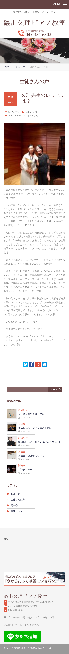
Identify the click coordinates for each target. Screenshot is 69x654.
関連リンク (16, 511)
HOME (6, 67)
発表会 (14, 505)
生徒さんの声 (19, 67)
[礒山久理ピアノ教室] (35, 25)
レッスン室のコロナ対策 (31, 414)
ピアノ (12, 115)
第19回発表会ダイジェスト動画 (34, 427)
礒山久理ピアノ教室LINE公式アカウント (39, 441)
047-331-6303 (15, 610)
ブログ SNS (25, 469)
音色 (36, 115)
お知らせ (15, 493)
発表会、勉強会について (31, 455)
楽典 (30, 115)
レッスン (21, 115)
